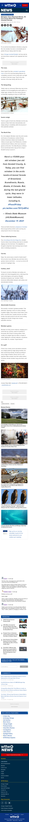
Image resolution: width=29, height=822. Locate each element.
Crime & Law (4, 767)
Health (2, 771)
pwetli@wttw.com (6, 385)
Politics (2, 773)
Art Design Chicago (8, 718)
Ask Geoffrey (6, 720)
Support (22, 814)
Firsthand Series (7, 726)
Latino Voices (7, 732)
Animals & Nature (5, 403)
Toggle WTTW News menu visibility (27, 10)
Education (3, 769)
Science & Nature (7, 14)
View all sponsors (14, 63)
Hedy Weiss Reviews (9, 728)
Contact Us (3, 790)
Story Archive (4, 786)
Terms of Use (15, 820)
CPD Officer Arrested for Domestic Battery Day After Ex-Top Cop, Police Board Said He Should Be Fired (10, 627)
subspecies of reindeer (21, 227)
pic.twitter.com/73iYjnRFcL (16, 208)
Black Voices (6, 722)
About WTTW (16, 814)
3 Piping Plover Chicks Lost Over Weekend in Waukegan (12, 465)
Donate (25, 5)
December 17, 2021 (14, 220)
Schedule (7, 814)
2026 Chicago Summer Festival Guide (9, 620)
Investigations (7, 730)
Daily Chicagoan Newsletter (7, 808)
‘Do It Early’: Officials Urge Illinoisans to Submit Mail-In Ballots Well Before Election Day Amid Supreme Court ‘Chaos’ (10, 650)
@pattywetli (14, 383)
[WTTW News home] (6, 10)
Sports (2, 777)
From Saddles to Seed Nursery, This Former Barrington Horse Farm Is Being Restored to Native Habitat (13, 426)
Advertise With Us (5, 794)
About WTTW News (5, 788)
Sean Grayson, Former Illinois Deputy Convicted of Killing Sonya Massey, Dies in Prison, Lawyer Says (10, 642)
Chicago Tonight (7, 724)
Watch (11, 814)
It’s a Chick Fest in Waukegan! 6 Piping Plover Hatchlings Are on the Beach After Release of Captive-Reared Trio (12, 485)
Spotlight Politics (8, 734)
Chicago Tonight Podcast (6, 806)
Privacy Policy (9, 820)
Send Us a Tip (4, 792)
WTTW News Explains (9, 738)
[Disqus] (14, 558)
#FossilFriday (14, 204)
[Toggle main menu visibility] (2, 5)
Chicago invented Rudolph (11, 54)
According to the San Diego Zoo (12, 240)
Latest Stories (4, 761)
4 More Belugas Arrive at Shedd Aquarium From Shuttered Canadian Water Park (13, 446)
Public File (20, 820)
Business (3, 765)
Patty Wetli (3, 22)
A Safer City (6, 716)
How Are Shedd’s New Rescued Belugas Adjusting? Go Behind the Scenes (13, 526)
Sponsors (3, 796)
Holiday (12, 403)
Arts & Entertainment (5, 763)
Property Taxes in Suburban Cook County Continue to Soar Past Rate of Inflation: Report (10, 634)
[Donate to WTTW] (14, 817)
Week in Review (7, 736)
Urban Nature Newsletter (6, 810)
